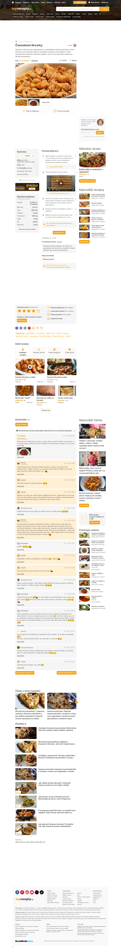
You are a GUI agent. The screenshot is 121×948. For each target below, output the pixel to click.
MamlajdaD (24, 543)
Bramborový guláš (75, 916)
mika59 (69, 45)
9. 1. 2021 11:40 (70, 568)
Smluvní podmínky (67, 902)
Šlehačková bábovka (49, 910)
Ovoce (77, 914)
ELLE (94, 900)
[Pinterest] (22, 892)
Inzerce (79, 893)
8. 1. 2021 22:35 (69, 647)
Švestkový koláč (26, 920)
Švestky (63, 14)
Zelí (100, 14)
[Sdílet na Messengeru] (20, 328)
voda (27, 842)
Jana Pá (23, 631)
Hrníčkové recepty (18, 16)
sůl (44, 842)
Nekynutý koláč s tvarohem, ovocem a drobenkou (98, 558)
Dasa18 (93, 552)
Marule (23, 436)
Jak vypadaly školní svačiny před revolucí (57, 926)
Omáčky (28, 14)
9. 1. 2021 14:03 (69, 480)
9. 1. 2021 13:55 (69, 520)
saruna (93, 560)
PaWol (93, 591)
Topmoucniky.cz (97, 895)
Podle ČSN (71, 14)
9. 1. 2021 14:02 (69, 492)
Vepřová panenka (90, 910)
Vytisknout (33, 328)
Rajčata (90, 14)
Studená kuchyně (66, 914)
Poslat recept (37, 328)
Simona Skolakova (27, 647)
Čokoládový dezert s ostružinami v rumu (98, 564)
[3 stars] (28, 311)
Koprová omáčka (36, 918)
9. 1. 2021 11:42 (70, 555)
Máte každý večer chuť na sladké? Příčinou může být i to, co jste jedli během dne (92, 470)
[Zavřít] (74, 431)
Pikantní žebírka (97, 203)
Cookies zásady (67, 898)
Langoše (70, 918)
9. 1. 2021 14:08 (69, 463)
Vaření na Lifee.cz (52, 895)
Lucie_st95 (94, 567)
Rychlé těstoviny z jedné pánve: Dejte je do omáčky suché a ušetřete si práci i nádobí (90, 497)
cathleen (61, 402)
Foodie (79, 898)
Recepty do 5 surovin (22, 336)
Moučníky (35, 14)
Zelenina (68, 336)
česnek (32, 842)
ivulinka (23, 662)
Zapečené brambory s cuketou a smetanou (99, 534)
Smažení (59, 333)
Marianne (95, 898)
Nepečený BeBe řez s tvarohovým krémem (98, 210)
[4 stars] (33, 311)
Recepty (21, 41)
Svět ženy (50, 900)
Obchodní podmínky (68, 900)
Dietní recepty (36, 914)
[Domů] (16, 42)
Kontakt (79, 904)
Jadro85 (94, 577)
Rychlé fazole (96, 589)
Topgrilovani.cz (97, 897)
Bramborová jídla (53, 912)
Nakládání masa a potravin (49, 908)
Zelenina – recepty (36, 908)
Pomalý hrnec (63, 912)
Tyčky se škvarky (65, 398)
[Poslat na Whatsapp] (25, 328)
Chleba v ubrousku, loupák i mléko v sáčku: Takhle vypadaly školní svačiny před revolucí (91, 444)
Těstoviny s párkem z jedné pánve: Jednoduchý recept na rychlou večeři (59, 931)
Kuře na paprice (62, 918)
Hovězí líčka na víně (20, 936)
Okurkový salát (27, 918)
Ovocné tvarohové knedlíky (52, 916)
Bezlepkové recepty (58, 336)
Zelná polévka (59, 910)
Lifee (94, 902)
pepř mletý (39, 842)
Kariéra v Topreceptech (83, 897)
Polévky (42, 14)
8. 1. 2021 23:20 (69, 631)
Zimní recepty (40, 333)
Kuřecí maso (50, 14)
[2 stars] (24, 311)
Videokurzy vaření (52, 897)
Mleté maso (36, 912)
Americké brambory (93, 908)
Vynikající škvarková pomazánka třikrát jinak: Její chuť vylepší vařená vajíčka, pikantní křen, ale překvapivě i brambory (57, 730)
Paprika (78, 14)
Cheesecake (84, 916)
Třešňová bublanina (79, 910)
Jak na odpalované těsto (80, 908)
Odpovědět (20, 457)
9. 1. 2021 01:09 (69, 594)
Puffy (93, 544)
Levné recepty (77, 16)
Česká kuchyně (50, 16)
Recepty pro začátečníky (63, 16)
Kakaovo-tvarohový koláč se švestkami (98, 541)
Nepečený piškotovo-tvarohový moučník (98, 234)
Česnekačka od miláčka (21, 934)
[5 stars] (38, 311)
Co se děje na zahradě (21, 910)
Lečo (85, 918)
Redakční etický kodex (69, 904)
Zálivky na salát (68, 910)
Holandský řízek (46, 918)
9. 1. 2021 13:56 (69, 508)
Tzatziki (98, 910)
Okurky (57, 14)
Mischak (94, 608)
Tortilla (59, 908)
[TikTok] (42, 892)
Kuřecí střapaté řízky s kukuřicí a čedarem (98, 195)
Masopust (66, 333)
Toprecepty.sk (97, 893)
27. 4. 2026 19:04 (69, 436)
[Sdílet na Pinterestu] (29, 328)
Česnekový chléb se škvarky (45, 399)
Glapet (93, 536)
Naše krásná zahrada (53, 902)
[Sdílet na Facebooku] (16, 328)
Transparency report (83, 902)
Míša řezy (54, 918)
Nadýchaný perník (93, 918)
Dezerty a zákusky (67, 908)
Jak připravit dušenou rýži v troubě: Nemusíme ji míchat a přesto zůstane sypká (90, 933)
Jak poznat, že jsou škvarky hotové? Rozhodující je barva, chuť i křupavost (54, 798)
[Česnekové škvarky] (24, 451)
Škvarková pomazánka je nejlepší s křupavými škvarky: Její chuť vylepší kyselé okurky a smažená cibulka (56, 744)
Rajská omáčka (66, 916)
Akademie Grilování (18, 14)
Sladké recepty (27, 914)
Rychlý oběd (102, 918)
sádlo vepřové (20, 842)
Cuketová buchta (78, 918)
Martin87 (94, 599)
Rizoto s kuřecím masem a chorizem (98, 218)
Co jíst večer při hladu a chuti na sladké (57, 928)
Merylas (23, 463)
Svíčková (31, 910)
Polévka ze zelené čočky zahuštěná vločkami (97, 550)
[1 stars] (19, 311)
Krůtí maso (29, 912)
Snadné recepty (50, 333)
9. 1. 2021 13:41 (70, 543)
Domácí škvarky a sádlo (25, 377)
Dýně (95, 14)
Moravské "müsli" (22, 398)
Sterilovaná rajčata (39, 916)
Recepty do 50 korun (45, 336)
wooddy (50, 382)
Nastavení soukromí (68, 893)
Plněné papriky (29, 916)
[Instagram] (27, 892)
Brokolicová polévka (98, 606)
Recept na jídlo (51, 893)
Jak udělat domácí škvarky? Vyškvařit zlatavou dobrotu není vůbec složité (54, 784)
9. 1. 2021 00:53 (69, 611)
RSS (78, 895)
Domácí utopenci (37, 920)
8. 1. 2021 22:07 (69, 661)
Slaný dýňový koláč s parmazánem (98, 226)
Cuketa (84, 14)
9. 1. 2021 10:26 (69, 580)
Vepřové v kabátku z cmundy (98, 581)
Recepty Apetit (51, 898)
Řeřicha (102, 908)
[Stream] (37, 892)
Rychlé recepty (29, 16)
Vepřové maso (29, 41)
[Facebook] (17, 892)
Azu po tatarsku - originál (97, 597)
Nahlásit (79, 900)
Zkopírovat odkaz (41, 328)
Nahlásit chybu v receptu (28, 180)
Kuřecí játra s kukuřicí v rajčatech (91, 170)
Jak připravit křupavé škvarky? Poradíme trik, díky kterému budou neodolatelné (55, 825)
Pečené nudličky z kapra (97, 574)
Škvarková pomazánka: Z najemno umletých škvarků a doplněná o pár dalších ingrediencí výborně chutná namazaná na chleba (29, 715)
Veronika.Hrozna (26, 508)
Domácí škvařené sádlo (57, 377)
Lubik (17, 402)
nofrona (18, 382)
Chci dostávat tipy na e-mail (90, 129)
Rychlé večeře (40, 16)
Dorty (73, 914)
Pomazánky (26, 908)
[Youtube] (32, 892)
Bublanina (18, 920)
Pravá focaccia (39, 910)
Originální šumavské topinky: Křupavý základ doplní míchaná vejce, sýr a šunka (91, 927)
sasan (93, 584)
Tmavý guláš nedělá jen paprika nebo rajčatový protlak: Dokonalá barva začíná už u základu (90, 930)
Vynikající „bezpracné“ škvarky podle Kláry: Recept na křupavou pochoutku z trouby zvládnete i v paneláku (56, 757)
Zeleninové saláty (55, 914)
